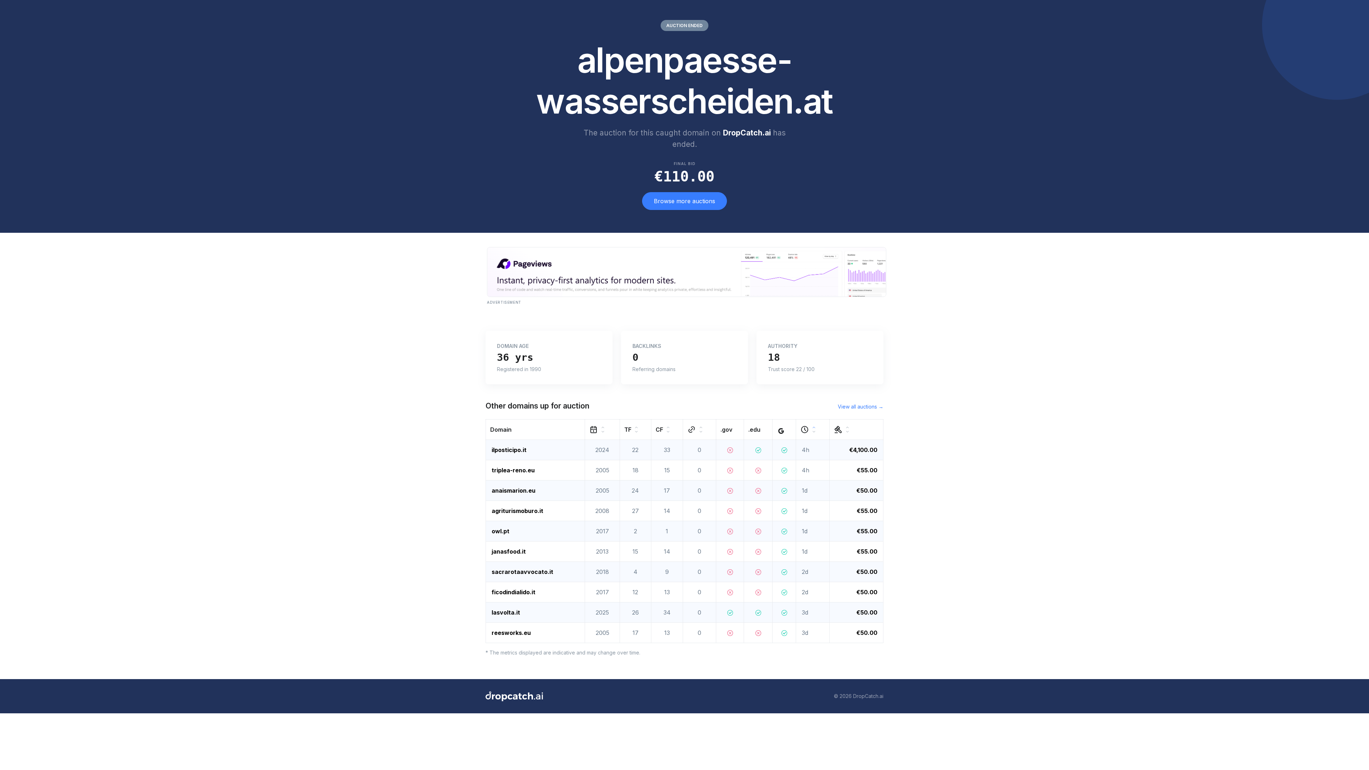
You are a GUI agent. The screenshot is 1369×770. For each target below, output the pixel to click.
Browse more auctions (684, 201)
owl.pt (500, 531)
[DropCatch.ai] (514, 696)
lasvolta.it (506, 612)
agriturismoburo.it (517, 510)
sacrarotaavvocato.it (522, 571)
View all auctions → (860, 407)
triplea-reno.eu (513, 470)
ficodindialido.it (513, 592)
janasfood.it (509, 551)
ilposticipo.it (509, 449)
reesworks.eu (511, 632)
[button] (535, 429)
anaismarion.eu (513, 490)
